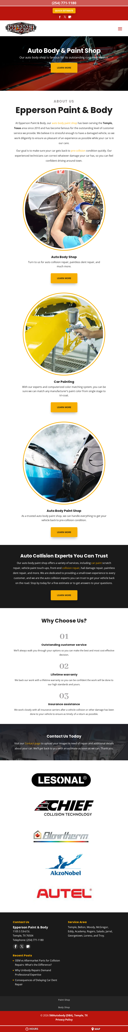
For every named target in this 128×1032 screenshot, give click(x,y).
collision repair (71, 568)
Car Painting (64, 382)
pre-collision (78, 150)
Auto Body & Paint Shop (64, 50)
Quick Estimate (64, 10)
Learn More (64, 67)
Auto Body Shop (64, 257)
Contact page (32, 743)
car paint (96, 563)
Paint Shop (64, 999)
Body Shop (64, 1007)
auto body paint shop (64, 123)
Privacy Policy (64, 1019)
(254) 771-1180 (64, 2)
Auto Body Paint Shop (64, 511)
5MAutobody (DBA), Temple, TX (68, 1015)
